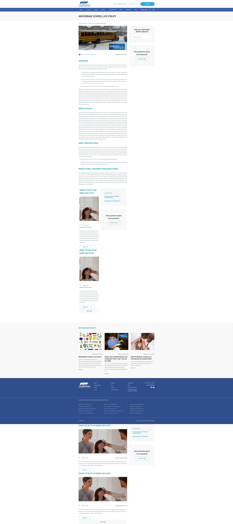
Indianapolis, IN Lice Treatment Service (137, 404)
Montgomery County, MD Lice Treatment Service (87, 408)
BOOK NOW (147, 4)
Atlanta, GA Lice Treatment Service (136, 406)
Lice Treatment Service (83, 23)
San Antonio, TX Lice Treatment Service (86, 413)
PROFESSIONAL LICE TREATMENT (112, 201)
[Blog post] (90, 341)
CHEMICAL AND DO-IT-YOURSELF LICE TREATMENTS (112, 197)
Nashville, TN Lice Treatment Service (85, 410)
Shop (121, 9)
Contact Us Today (142, 59)
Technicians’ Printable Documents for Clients (132, 390)
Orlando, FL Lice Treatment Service (85, 406)
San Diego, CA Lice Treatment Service (136, 408)
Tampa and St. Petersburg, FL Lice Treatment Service (113, 410)
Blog (136, 9)
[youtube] (153, 387)
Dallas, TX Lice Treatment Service (110, 408)
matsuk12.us (89, 112)
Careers (112, 387)
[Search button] (150, 10)
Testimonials (128, 9)
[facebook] (151, 387)
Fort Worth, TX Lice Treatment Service (137, 410)
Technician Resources (132, 387)
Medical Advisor (97, 385)
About (95, 383)
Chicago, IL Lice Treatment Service (136, 413)
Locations (103, 9)
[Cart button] (153, 10)
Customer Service (144, 9)
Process (89, 9)
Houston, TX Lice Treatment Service (110, 413)
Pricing (96, 9)
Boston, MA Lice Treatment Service (110, 404)
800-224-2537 (135, 3)
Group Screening (112, 9)
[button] (81, 10)
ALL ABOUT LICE (108, 193)
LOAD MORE (89, 311)
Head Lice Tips (91, 23)
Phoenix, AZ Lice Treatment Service (85, 404)
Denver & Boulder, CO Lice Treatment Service (112, 406)
